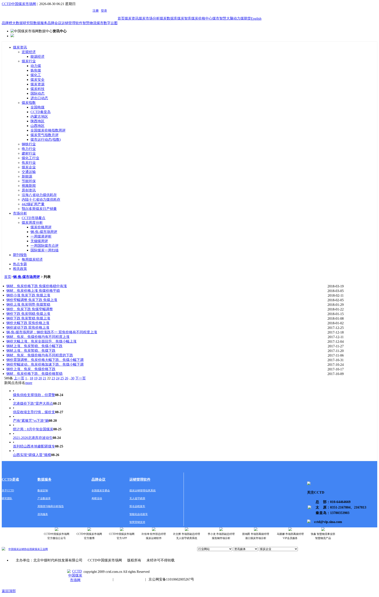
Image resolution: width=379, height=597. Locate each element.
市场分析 (20, 213)
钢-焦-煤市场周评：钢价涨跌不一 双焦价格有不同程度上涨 (51, 332)
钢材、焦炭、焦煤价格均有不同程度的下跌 (39, 355)
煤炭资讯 (132, 18)
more (28, 383)
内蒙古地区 (39, 116)
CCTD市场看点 (33, 218)
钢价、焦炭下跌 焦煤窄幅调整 (29, 309)
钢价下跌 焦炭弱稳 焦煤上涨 (28, 314)
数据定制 (43, 490)
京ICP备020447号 (97, 579)
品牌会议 (54, 23)
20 (40, 378)
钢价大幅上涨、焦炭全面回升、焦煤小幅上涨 (41, 341)
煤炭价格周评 (41, 227)
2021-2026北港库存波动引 (33, 438)
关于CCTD (8, 490)
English (256, 18)
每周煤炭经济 (32, 259)
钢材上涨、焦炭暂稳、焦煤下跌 (30, 350)
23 (53, 378)
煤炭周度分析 (32, 222)
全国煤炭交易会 (100, 490)
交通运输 (29, 172)
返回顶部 (9, 591)
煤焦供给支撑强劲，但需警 (34, 395)
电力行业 (29, 149)
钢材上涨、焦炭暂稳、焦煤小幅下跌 (34, 346)
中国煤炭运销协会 (18, 549)
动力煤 (35, 66)
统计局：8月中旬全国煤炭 (33, 429)
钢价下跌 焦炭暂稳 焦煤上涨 (28, 318)
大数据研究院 (22, 23)
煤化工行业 (30, 158)
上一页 (19, 378)
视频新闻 (29, 186)
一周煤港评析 (41, 236)
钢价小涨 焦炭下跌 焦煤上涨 (28, 295)
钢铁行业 (29, 144)
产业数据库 (44, 498)
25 (62, 378)
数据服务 (40, 23)
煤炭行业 (29, 61)
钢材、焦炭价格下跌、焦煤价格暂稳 (34, 373)
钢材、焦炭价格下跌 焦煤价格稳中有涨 (36, 286)
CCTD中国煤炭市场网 (19, 4)
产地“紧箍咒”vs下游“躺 (31, 420)
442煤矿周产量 (33, 204)
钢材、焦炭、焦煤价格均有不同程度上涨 (38, 337)
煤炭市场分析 (149, 18)
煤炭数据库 (168, 18)
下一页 (80, 378)
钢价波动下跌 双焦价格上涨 (27, 327)
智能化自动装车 (138, 514)
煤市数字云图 (107, 23)
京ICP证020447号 (129, 579)
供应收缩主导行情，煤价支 (34, 412)
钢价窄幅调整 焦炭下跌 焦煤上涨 (31, 300)
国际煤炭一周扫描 (44, 250)
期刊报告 (20, 255)
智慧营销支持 (137, 522)
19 (36, 378)
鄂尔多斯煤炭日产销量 (39, 209)
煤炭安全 (37, 79)
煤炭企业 (29, 167)
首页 (121, 18)
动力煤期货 (242, 18)
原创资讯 (29, 190)
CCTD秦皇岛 (40, 112)
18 (31, 378)
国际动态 (37, 93)
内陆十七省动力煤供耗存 (41, 199)
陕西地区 (37, 121)
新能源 (27, 176)
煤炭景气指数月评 (44, 135)
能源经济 (37, 56)
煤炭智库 (184, 18)
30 (72, 378)
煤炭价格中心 (201, 18)
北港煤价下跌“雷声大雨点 (33, 403)
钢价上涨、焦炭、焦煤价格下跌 (30, 369)
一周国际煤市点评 (44, 245)
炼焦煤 (35, 70)
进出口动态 (39, 98)
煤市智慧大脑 (222, 18)
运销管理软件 (71, 23)
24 (57, 378)
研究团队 (7, 498)
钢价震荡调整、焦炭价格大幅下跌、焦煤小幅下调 (45, 360)
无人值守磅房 (137, 498)
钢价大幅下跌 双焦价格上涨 (27, 323)
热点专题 (20, 264)
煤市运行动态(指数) (45, 139)
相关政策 (20, 269)
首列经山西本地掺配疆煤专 (34, 446)
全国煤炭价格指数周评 (48, 130)
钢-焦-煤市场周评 (43, 232)
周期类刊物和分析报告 (51, 506)
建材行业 (29, 153)
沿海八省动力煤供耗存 (39, 195)
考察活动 (96, 498)
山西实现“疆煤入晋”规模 (32, 455)
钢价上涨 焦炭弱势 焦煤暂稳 (28, 304)
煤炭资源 (37, 84)
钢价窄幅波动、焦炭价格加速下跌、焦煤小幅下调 (45, 364)
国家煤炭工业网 (38, 549)
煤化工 (35, 75)
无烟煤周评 (39, 241)
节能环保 (29, 181)
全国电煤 (37, 107)
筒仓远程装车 (137, 506)
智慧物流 (89, 23)
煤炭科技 (37, 89)
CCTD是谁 (10, 479)
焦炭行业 (29, 162)
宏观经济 (29, 52)
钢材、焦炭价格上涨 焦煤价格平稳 (33, 290)
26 (66, 378)
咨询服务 (43, 514)
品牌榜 (7, 23)
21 (44, 378)
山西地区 (37, 126)
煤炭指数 (29, 103)
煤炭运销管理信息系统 (142, 490)
